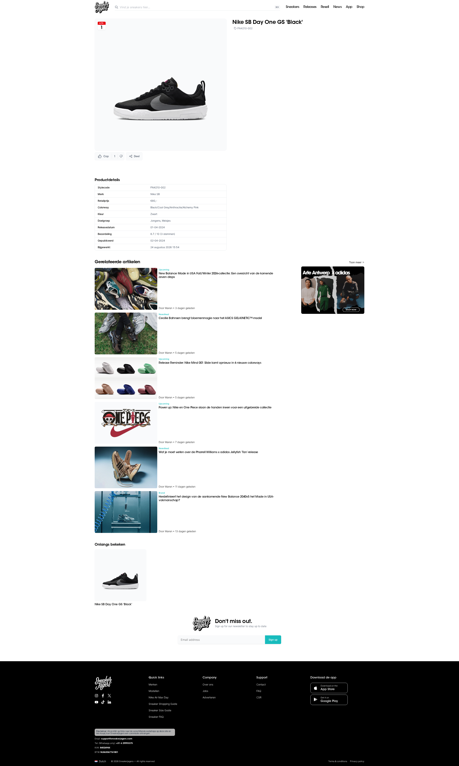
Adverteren (209, 697)
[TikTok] (103, 702)
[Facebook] (103, 695)
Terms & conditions (337, 761)
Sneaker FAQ (156, 716)
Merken (153, 684)
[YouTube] (96, 702)
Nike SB (155, 194)
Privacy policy (357, 761)
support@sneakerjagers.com (116, 739)
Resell (325, 7)
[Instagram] (96, 695)
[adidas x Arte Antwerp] (332, 290)
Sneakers (292, 7)
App (349, 7)
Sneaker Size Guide (160, 710)
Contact (261, 684)
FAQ (258, 690)
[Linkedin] (109, 702)
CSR (258, 697)
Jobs (205, 690)
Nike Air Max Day (159, 697)
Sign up (273, 639)
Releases (309, 7)
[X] (109, 695)
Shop (360, 7)
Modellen (154, 690)
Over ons (208, 684)
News (337, 7)
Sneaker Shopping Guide (163, 703)
